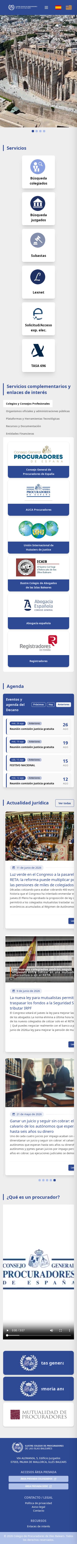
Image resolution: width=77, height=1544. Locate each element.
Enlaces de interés (38, 1526)
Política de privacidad (38, 1503)
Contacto (38, 1510)
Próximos (38, 704)
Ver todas (64, 803)
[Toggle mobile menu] (46, 7)
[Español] (58, 7)
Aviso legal (38, 1507)
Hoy (51, 704)
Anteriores (63, 704)
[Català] (68, 7)
